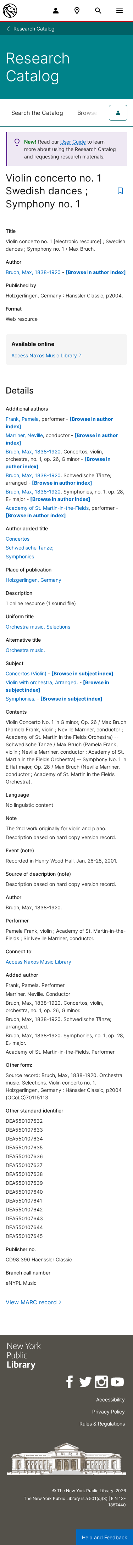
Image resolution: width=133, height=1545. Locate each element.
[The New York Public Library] (10, 11)
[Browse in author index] (96, 272)
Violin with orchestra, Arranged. (42, 682)
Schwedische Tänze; (30, 548)
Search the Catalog (37, 112)
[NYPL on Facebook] (70, 1383)
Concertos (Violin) (26, 673)
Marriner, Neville (24, 435)
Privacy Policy (108, 1412)
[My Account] (55, 10)
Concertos (17, 539)
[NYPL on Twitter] (86, 1383)
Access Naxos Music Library (38, 962)
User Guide (73, 142)
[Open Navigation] (119, 10)
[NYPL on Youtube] (118, 1383)
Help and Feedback (104, 1537)
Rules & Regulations (102, 1424)
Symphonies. (20, 699)
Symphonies (20, 556)
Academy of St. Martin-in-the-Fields (47, 508)
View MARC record (31, 1302)
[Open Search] (98, 10)
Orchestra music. (25, 650)
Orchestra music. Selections (38, 627)
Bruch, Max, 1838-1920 (33, 272)
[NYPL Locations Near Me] (77, 10)
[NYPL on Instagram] (102, 1383)
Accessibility (110, 1399)
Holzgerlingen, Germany (33, 580)
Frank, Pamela (22, 419)
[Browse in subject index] (82, 673)
